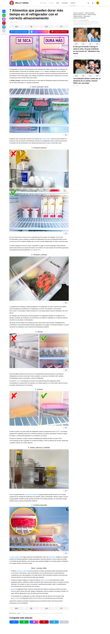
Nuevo (52, 3)
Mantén (13, 589)
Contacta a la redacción (78, 12)
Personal (44, 3)
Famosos (75, 56)
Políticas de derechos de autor (79, 14)
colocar (19, 381)
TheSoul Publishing (84, 20)
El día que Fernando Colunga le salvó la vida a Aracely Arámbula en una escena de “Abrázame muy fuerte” (86, 50)
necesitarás (46, 580)
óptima (32, 250)
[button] (76, 44)
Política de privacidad (89, 12)
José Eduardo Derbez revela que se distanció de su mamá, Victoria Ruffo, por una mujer (87, 81)
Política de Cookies (92, 14)
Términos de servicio (77, 16)
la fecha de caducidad (22, 571)
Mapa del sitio (87, 16)
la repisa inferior (46, 138)
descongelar (16, 598)
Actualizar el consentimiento (79, 17)
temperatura (52, 557)
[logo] (19, 3)
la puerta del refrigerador (32, 494)
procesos (41, 71)
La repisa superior (14, 557)
